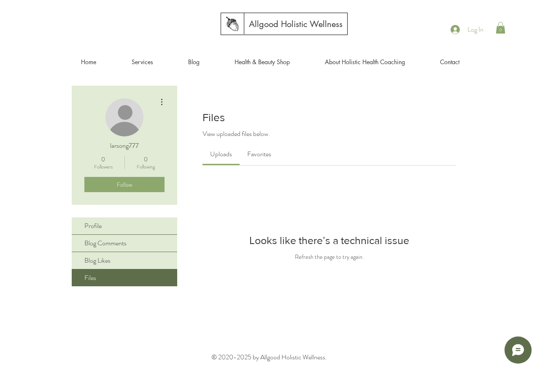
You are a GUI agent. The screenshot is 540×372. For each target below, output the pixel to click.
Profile (93, 226)
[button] (500, 27)
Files (90, 277)
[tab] (221, 154)
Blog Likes (97, 260)
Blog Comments (105, 243)
